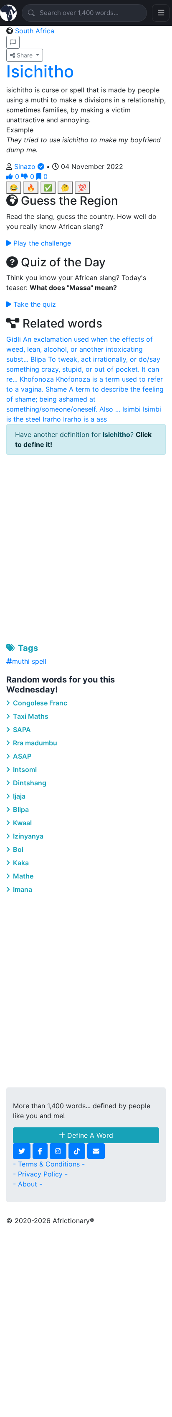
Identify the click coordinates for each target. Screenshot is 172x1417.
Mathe (22, 876)
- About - (27, 1184)
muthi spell (29, 661)
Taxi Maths (29, 716)
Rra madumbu (34, 743)
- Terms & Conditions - (49, 1164)
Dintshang (28, 783)
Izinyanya (27, 836)
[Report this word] (13, 42)
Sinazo (26, 166)
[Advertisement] (86, 547)
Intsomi (24, 769)
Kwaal (21, 823)
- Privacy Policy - (40, 1174)
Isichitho (40, 71)
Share (24, 55)
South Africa (34, 31)
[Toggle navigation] (160, 13)
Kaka (20, 863)
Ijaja (18, 796)
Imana (21, 889)
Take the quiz (33, 304)
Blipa (20, 809)
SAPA (21, 729)
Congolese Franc (39, 703)
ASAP (21, 756)
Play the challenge (41, 243)
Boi (17, 849)
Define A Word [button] (89, 1135)
